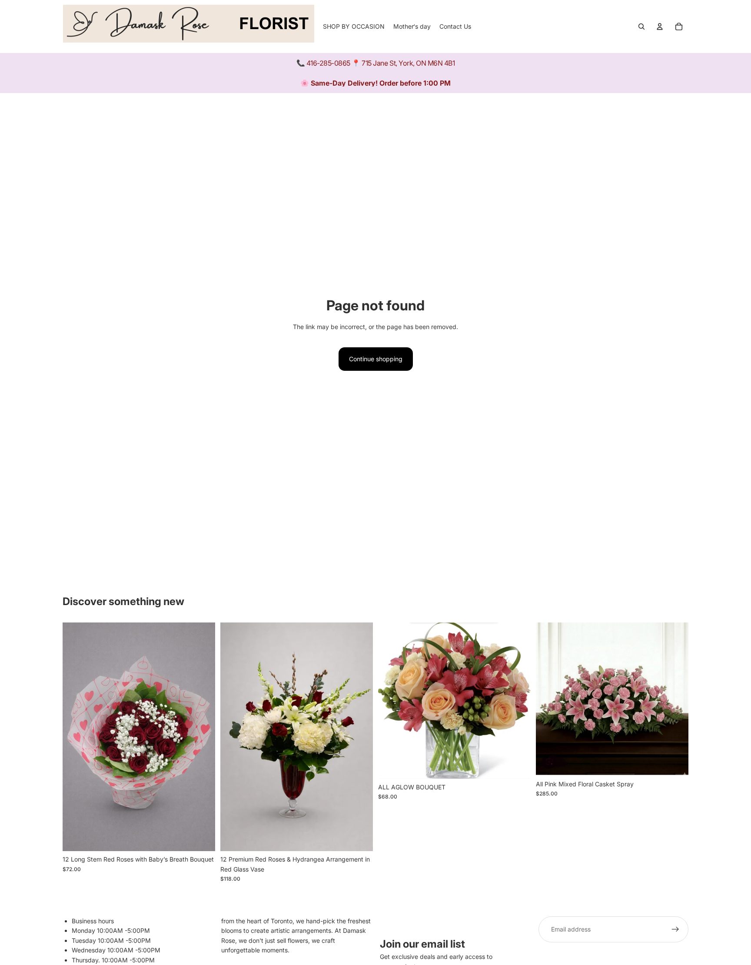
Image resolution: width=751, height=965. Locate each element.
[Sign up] (675, 929)
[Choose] (359, 838)
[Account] (659, 26)
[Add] (201, 838)
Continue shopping (375, 359)
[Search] (641, 26)
